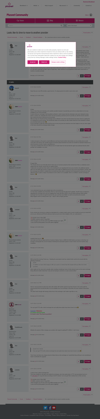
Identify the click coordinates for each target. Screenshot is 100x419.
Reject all (44, 62)
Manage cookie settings (58, 62)
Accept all (32, 62)
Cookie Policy (62, 57)
